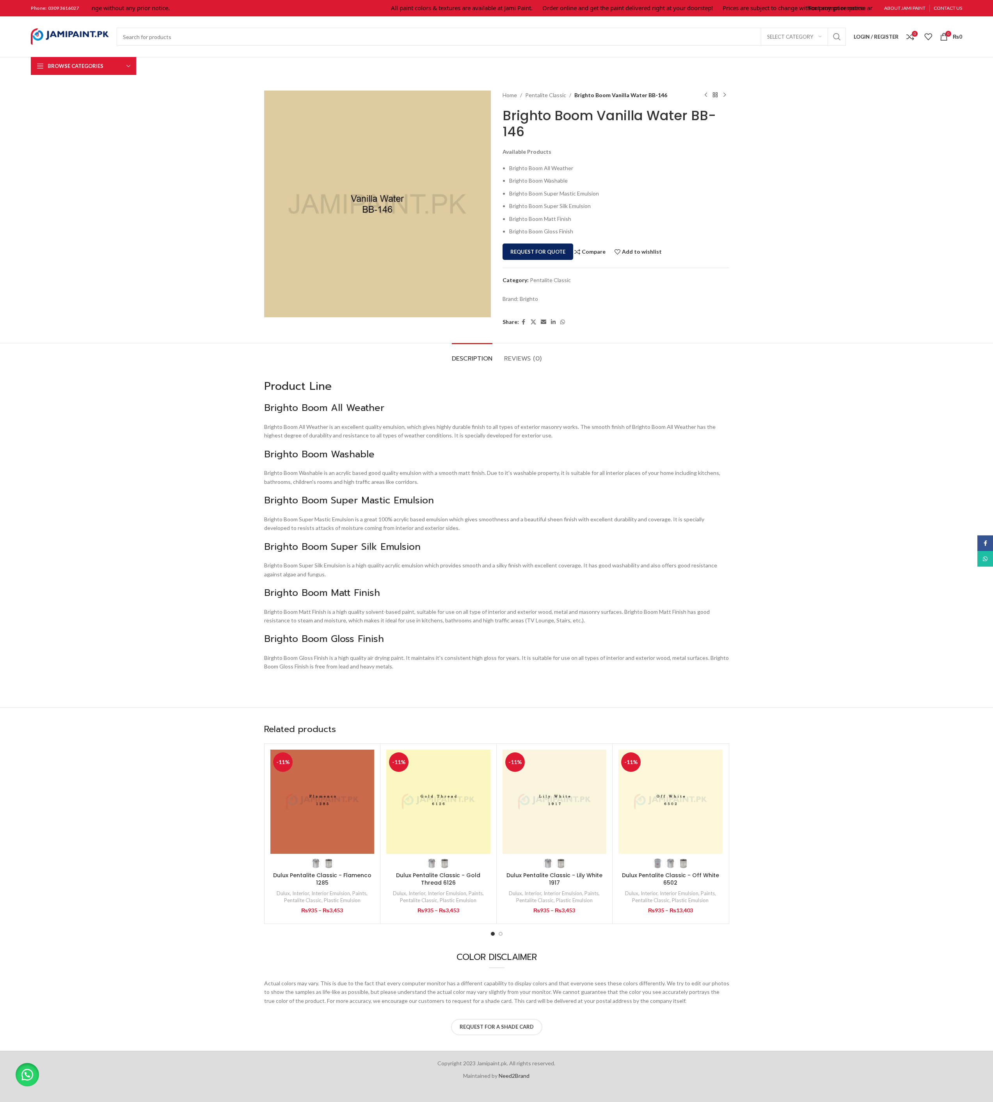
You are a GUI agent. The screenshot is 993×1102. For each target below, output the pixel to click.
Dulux (283, 893)
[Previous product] (706, 95)
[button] (27, 1074)
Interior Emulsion (330, 893)
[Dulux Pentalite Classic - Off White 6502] (670, 802)
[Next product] (724, 95)
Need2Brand (514, 1075)
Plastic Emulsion (342, 900)
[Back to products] (715, 95)
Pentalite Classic (545, 95)
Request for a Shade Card (497, 1027)
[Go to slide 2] (501, 934)
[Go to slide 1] (493, 934)
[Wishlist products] (928, 36)
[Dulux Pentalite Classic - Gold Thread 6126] (438, 802)
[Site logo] (70, 36)
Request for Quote (537, 252)
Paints (359, 893)
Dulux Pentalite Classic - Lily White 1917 (554, 879)
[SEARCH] (837, 37)
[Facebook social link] (523, 322)
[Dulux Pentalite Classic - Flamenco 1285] (322, 802)
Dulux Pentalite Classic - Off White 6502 (670, 879)
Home (510, 95)
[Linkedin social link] (553, 322)
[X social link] (533, 322)
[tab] (472, 355)
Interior (300, 893)
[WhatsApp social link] (562, 322)
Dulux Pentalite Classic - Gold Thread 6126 (438, 879)
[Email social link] (543, 322)
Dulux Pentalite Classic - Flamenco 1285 (322, 879)
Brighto (529, 298)
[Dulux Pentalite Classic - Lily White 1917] (555, 802)
